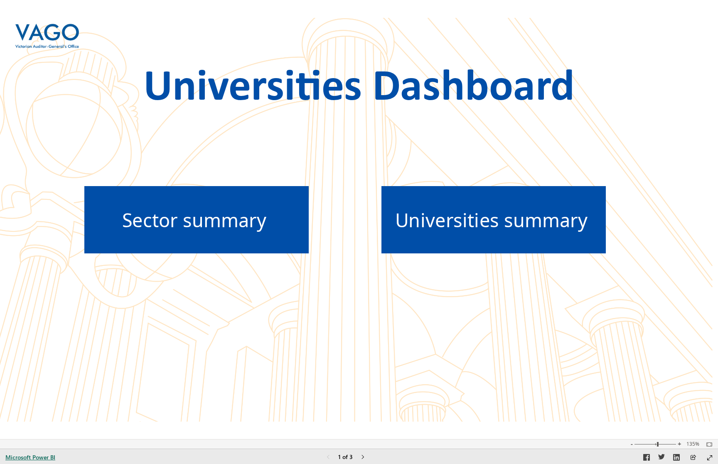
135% (692, 444)
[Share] (693, 458)
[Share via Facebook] (646, 458)
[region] (359, 220)
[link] (196, 219)
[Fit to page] (707, 444)
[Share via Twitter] (661, 458)
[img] (47, 36)
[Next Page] (362, 457)
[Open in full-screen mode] (709, 458)
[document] (359, 81)
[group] (359, 82)
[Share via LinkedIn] (676, 458)
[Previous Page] (328, 457)
